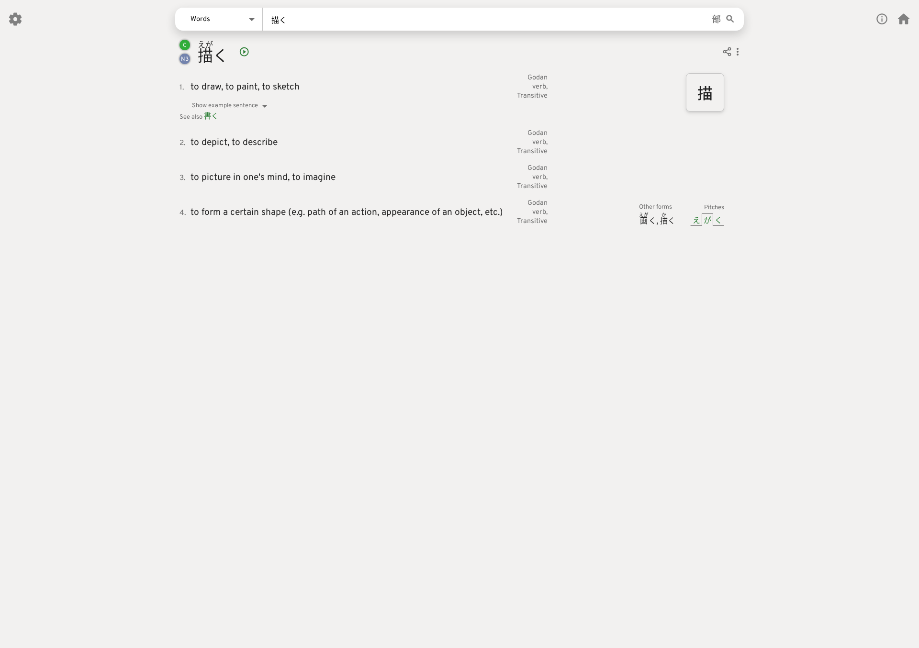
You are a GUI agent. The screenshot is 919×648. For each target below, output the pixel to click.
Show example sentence (225, 106)
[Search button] (730, 19)
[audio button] (244, 51)
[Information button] (881, 18)
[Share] (727, 53)
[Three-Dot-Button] (737, 53)
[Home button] (903, 19)
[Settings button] (15, 19)
